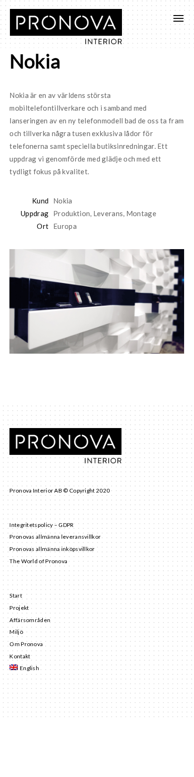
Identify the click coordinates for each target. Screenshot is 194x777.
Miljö (16, 631)
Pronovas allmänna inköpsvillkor (52, 548)
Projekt (19, 607)
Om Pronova (26, 644)
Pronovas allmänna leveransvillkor (55, 536)
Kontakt (19, 656)
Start (15, 595)
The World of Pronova (38, 561)
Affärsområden (29, 619)
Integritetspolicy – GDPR (41, 524)
